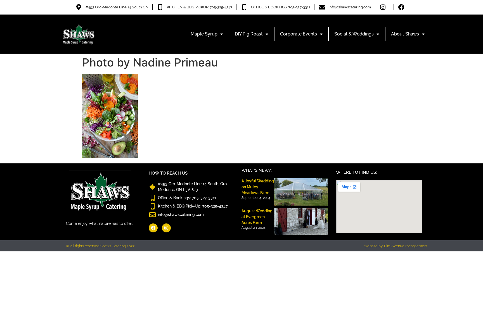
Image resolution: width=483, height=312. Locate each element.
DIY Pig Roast (249, 34)
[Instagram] (166, 227)
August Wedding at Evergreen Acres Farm (257, 217)
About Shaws (405, 34)
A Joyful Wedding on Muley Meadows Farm (258, 187)
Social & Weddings (354, 34)
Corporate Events (298, 34)
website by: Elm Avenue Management (395, 246)
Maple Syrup (204, 34)
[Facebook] (153, 227)
